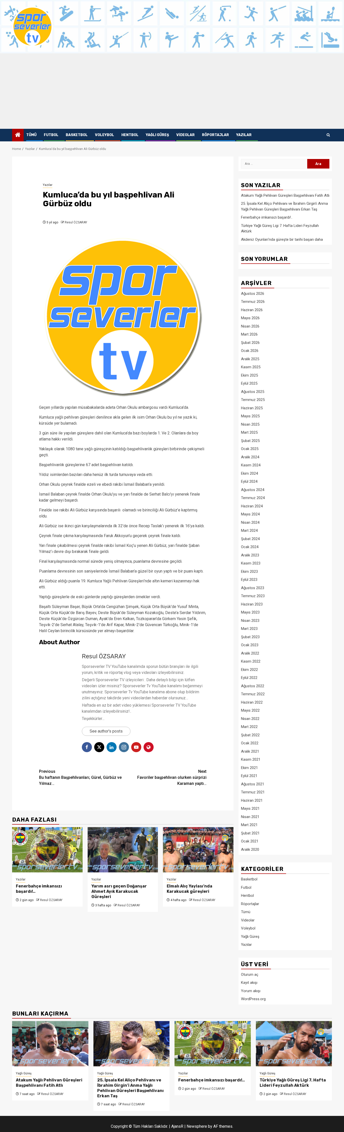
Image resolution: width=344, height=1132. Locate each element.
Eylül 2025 (249, 383)
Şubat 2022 (250, 735)
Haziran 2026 (252, 310)
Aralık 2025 (250, 359)
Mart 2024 (249, 530)
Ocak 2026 (249, 350)
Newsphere (197, 1126)
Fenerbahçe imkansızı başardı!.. (266, 217)
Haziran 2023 (252, 604)
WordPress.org (253, 999)
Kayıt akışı (249, 982)
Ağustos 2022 (252, 686)
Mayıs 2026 (250, 318)
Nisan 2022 (250, 718)
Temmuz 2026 (253, 301)
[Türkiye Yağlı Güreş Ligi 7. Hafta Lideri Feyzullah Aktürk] (294, 1043)
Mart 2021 (249, 825)
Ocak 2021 (249, 841)
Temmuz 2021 (253, 792)
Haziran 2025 (252, 408)
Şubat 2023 (250, 637)
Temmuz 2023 (253, 596)
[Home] (18, 135)
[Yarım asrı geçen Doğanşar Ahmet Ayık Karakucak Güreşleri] (123, 849)
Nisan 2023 (250, 620)
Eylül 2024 (249, 481)
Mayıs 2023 (250, 612)
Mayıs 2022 (250, 710)
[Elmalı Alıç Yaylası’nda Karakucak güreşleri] (198, 849)
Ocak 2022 (249, 743)
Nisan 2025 (250, 424)
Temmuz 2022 (253, 694)
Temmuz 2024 (253, 498)
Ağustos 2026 (252, 293)
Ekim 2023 (249, 571)
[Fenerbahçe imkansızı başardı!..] (47, 849)
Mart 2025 (249, 432)
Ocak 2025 (249, 449)
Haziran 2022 (252, 702)
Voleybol (104, 135)
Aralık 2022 (250, 653)
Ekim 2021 (249, 767)
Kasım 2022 (250, 661)
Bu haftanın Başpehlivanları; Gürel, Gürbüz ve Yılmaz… (80, 777)
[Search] (328, 135)
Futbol (51, 135)
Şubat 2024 (250, 539)
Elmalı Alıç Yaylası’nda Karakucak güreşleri (189, 889)
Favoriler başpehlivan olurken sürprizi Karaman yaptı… (172, 777)
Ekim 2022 (249, 669)
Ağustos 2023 (252, 588)
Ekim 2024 (249, 473)
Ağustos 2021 (252, 784)
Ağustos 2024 (252, 490)
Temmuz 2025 (253, 399)
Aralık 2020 (250, 849)
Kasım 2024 (250, 465)
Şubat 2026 (250, 342)
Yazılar (244, 135)
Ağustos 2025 (252, 391)
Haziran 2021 (252, 800)
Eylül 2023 (249, 579)
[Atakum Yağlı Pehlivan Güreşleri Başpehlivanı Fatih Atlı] (50, 1043)
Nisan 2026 (250, 326)
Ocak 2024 (249, 547)
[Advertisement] (172, 91)
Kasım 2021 (250, 759)
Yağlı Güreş (157, 135)
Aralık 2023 (250, 555)
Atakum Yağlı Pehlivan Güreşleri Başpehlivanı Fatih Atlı (285, 195)
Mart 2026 (249, 334)
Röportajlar (215, 135)
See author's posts (106, 731)
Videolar (185, 135)
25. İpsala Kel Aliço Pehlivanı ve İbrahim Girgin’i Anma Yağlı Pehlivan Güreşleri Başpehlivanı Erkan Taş (130, 1088)
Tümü (31, 135)
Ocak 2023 (249, 645)
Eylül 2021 (249, 776)
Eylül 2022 (249, 677)
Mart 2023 (249, 628)
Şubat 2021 (250, 833)
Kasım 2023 (250, 563)
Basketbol (77, 135)
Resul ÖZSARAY (76, 222)
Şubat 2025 (250, 440)
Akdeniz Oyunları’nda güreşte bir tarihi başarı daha (282, 239)
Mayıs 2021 (250, 808)
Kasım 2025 (250, 367)
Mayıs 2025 (250, 416)
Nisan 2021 (250, 817)
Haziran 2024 (252, 506)
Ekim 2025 (249, 375)
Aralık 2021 (250, 751)
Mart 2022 (249, 726)
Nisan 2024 (250, 522)
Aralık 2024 (250, 457)
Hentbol (130, 135)
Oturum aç (249, 974)
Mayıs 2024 (250, 514)
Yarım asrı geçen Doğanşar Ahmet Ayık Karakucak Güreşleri (119, 891)
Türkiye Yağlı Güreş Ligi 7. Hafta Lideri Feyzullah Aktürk (293, 1083)
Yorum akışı (250, 991)
